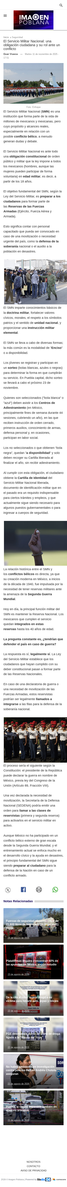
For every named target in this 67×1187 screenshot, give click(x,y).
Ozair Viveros (10, 54)
